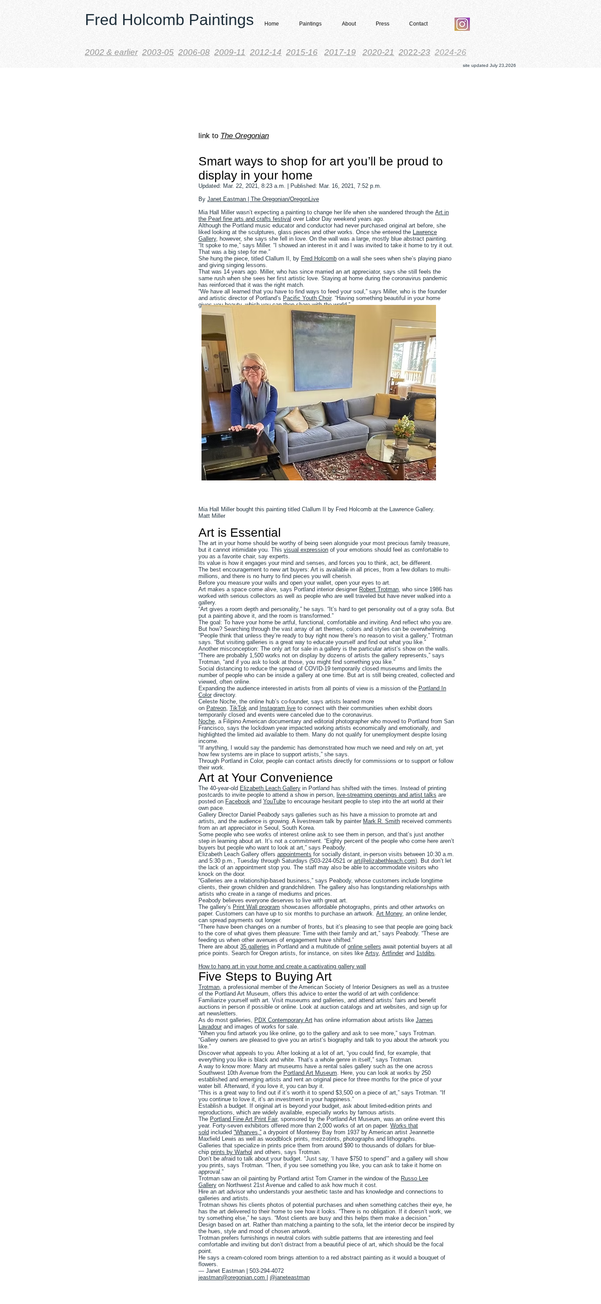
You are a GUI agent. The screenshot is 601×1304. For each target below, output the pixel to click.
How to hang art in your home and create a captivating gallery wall (282, 966)
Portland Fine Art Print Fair (243, 1119)
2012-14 (266, 52)
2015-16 (302, 52)
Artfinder (392, 953)
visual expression (306, 549)
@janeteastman (290, 1277)
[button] (307, 23)
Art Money (389, 913)
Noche (206, 721)
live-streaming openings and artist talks (386, 794)
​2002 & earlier (111, 52)
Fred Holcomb (319, 258)
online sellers (364, 946)
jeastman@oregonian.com (231, 1277)
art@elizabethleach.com (384, 860)
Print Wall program (256, 907)
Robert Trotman (379, 589)
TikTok (238, 708)
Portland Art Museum (310, 1073)
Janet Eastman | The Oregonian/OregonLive (263, 199)
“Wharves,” (247, 1132)
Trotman (209, 987)
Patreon (216, 708)
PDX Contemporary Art (283, 1020)
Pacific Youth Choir (307, 298)
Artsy (371, 953)
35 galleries (254, 946)
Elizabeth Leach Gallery (270, 788)
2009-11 (230, 52)
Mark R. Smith (381, 821)
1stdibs (425, 953)
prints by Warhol (231, 1152)
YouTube (274, 801)
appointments (294, 854)
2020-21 (378, 52)
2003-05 (158, 52)
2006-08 (194, 52)
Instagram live (278, 708)
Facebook (237, 801)
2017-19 (340, 52)
